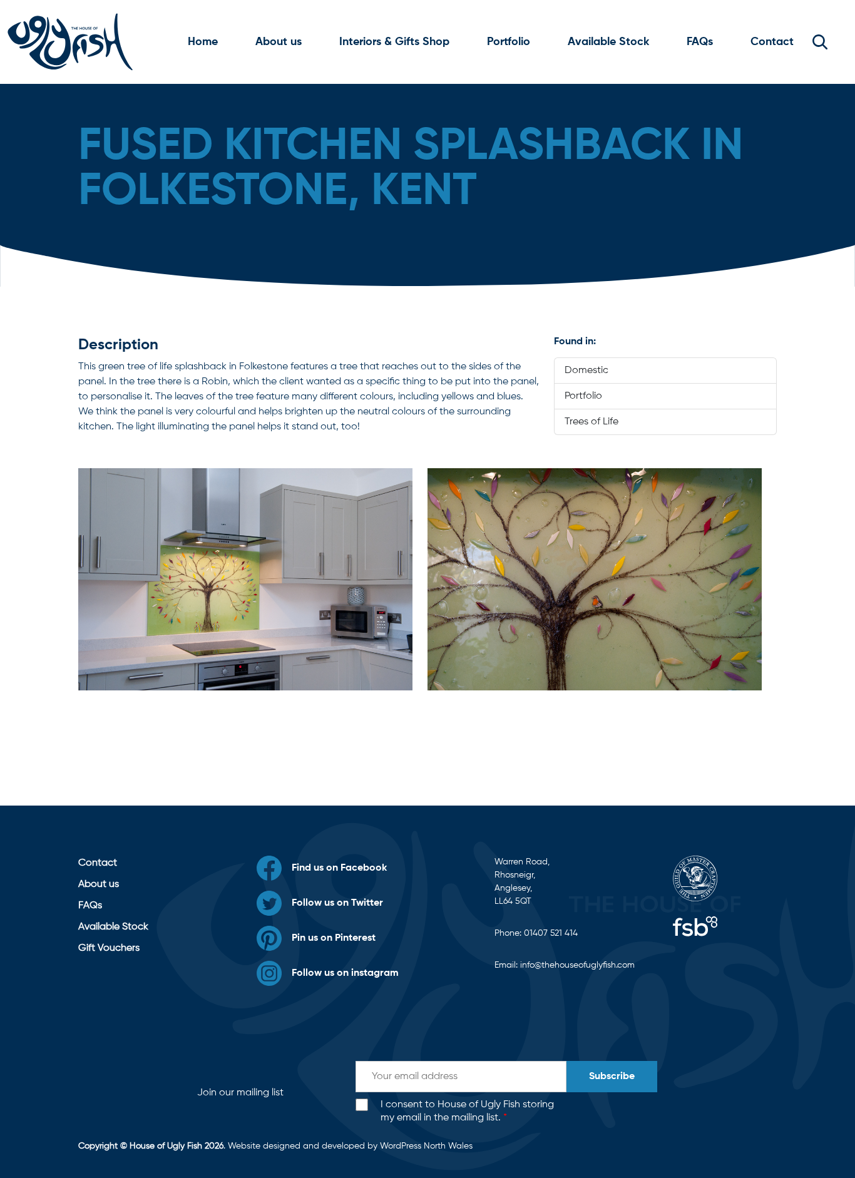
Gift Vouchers (109, 948)
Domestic (586, 371)
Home (203, 42)
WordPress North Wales (426, 1146)
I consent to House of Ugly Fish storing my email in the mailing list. (467, 1111)
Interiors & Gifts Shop (394, 42)
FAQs (700, 42)
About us (278, 42)
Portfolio (508, 42)
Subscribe (612, 1077)
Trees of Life (591, 422)
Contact (772, 42)
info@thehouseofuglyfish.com (577, 965)
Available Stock (608, 42)
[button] (819, 41)
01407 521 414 (551, 933)
